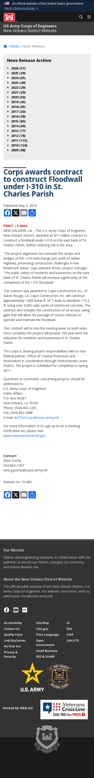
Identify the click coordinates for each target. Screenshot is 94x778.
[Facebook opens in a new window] (6, 610)
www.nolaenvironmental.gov (24, 435)
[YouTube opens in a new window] (15, 610)
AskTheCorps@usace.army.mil (36, 417)
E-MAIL (22, 226)
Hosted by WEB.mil (18, 708)
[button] (22, 8)
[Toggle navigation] (87, 17)
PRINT (8, 226)
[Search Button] (79, 17)
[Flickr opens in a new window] (24, 610)
